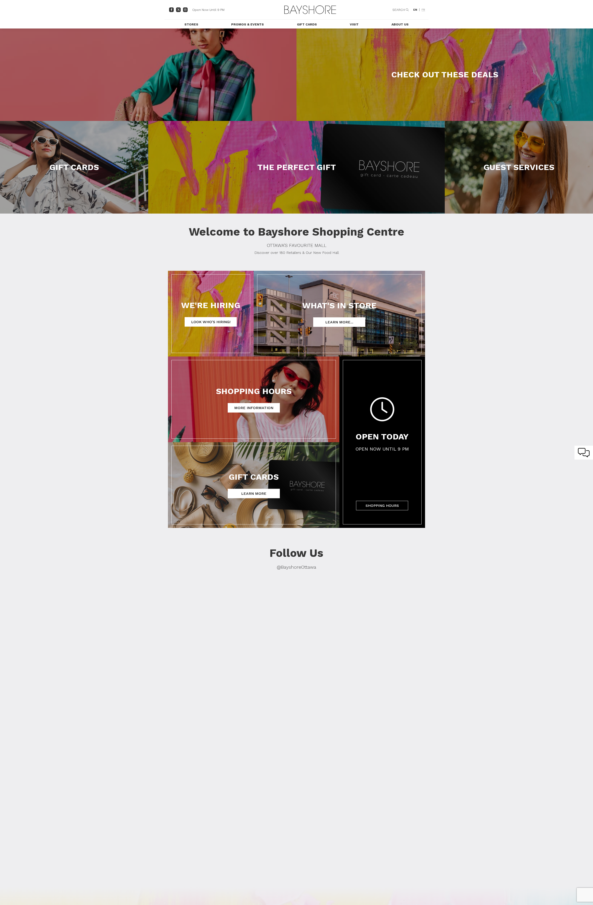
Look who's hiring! (210, 322)
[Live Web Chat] (583, 453)
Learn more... (339, 322)
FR (423, 9)
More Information (253, 408)
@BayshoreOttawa (296, 567)
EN (415, 9)
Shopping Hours (382, 505)
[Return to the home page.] (310, 10)
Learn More (253, 493)
